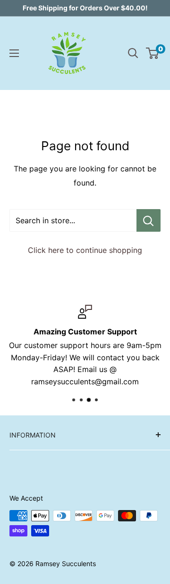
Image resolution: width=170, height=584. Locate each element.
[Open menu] (14, 53)
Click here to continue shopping (85, 250)
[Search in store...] (148, 220)
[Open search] (133, 53)
